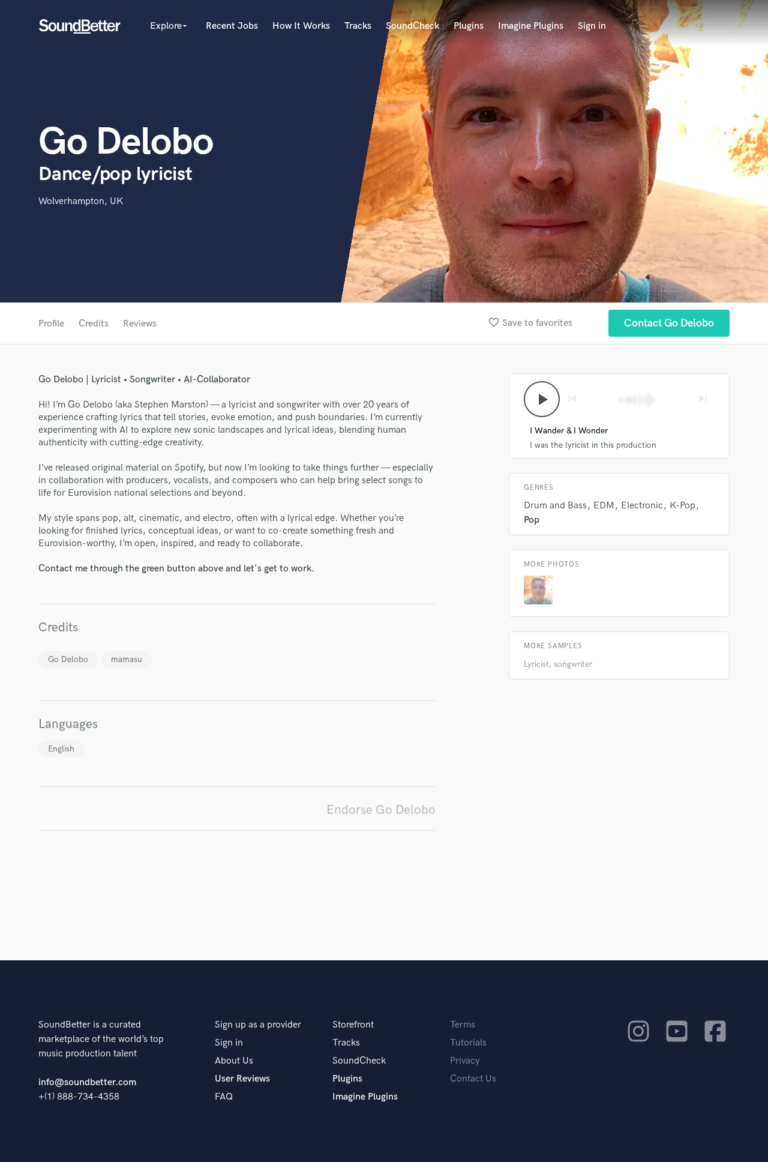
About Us (234, 1061)
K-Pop (682, 505)
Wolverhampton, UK (80, 201)
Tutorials (468, 1043)
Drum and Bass (555, 505)
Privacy (465, 1061)
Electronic (642, 505)
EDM (603, 505)
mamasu (126, 659)
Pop (531, 520)
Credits (94, 324)
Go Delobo (68, 659)
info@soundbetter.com (87, 1082)
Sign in (592, 26)
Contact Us (473, 1079)
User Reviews (242, 1079)
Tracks (357, 26)
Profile (51, 324)
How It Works (301, 26)
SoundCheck (412, 26)
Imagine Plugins (530, 26)
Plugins (469, 26)
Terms (462, 1025)
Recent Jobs (232, 26)
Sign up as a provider (258, 1025)
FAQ (224, 1097)
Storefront (353, 1025)
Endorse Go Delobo (381, 809)
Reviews (140, 324)
